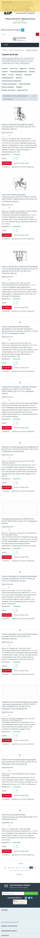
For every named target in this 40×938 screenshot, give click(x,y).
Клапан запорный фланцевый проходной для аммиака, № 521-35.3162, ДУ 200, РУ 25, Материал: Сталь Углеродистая (19, 761)
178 (18, 870)
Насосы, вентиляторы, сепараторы (18, 60)
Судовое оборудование (16, 50)
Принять (28, 10)
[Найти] (37, 34)
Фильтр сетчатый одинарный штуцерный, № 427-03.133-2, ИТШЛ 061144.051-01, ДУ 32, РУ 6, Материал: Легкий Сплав (20, 449)
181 (29, 870)
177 (14, 870)
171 (20, 867)
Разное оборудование (22, 63)
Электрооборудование (9, 60)
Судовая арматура (8, 58)
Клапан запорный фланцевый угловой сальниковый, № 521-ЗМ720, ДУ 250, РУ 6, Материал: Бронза (19, 126)
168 (9, 867)
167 (5, 867)
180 (25, 870)
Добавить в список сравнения (23, 167)
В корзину (7, 163)
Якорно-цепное (22, 60)
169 (12, 867)
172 (24, 867)
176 (11, 870)
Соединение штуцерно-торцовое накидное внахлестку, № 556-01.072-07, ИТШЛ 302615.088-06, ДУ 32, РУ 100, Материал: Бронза (19, 390)
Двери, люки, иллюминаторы (24, 58)
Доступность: (6, 154)
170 (16, 867)
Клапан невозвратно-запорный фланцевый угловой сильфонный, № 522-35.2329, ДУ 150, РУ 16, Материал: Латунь (19, 578)
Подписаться (31, 893)
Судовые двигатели (8, 63)
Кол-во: (4, 158)
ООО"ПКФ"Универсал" (7, 922)
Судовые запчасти (26, 61)
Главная (4, 50)
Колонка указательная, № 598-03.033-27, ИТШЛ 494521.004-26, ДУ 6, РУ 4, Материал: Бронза (19, 521)
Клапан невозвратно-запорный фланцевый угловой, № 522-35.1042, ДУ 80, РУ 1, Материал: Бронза (19, 636)
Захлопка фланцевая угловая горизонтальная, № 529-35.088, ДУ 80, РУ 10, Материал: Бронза (20, 817)
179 (22, 870)
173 (27, 867)
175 (35, 867)
